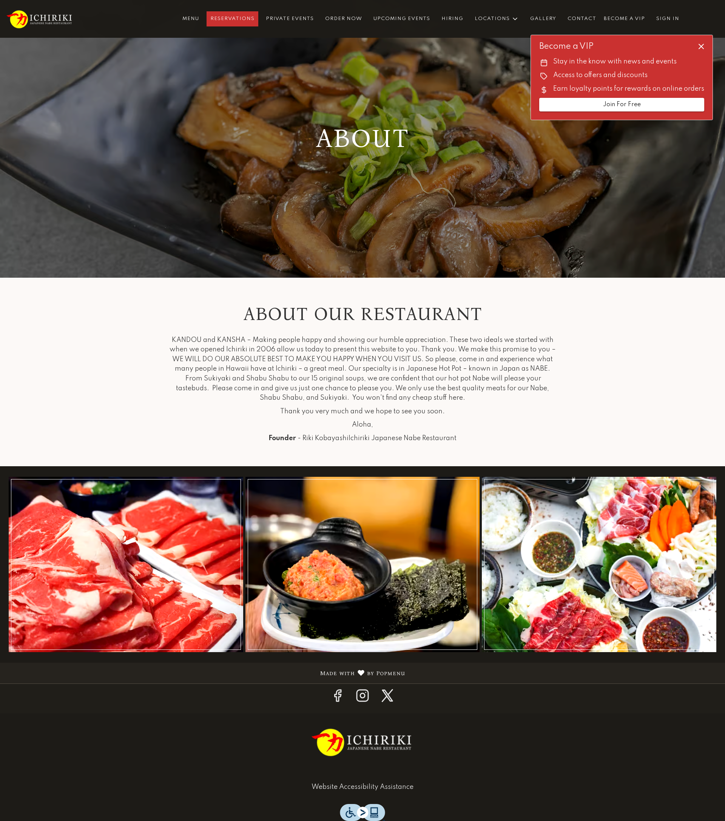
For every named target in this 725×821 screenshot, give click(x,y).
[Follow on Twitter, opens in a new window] (387, 699)
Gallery (543, 18)
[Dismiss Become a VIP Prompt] (701, 46)
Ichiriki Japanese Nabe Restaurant (362, 742)
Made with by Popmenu (205, 673)
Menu (190, 18)
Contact (582, 18)
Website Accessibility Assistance (362, 787)
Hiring (452, 18)
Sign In (667, 18)
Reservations (232, 18)
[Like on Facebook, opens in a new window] (337, 699)
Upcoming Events (401, 18)
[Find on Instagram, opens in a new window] (362, 699)
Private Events (290, 18)
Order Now (343, 18)
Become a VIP (624, 18)
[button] (497, 18)
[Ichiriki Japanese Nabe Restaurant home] (40, 19)
